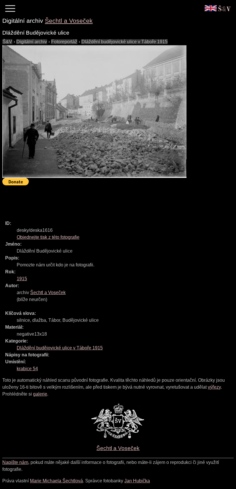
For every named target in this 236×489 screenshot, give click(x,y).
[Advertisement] (107, 200)
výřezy (214, 387)
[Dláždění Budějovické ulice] (94, 111)
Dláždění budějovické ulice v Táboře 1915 (124, 41)
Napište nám (15, 462)
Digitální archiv (31, 41)
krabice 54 (27, 368)
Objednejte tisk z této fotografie (48, 237)
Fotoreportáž (64, 41)
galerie (40, 394)
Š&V (7, 41)
